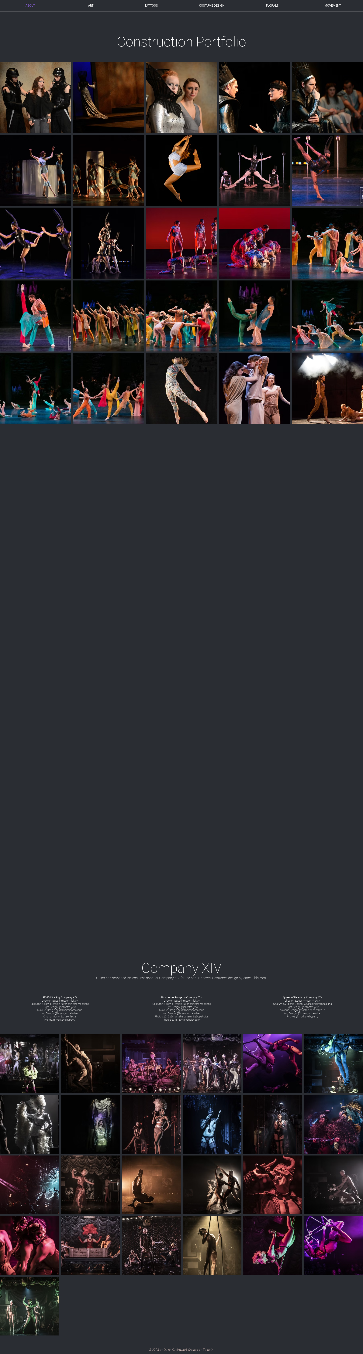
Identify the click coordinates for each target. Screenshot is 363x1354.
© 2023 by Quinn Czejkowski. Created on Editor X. (181, 1350)
